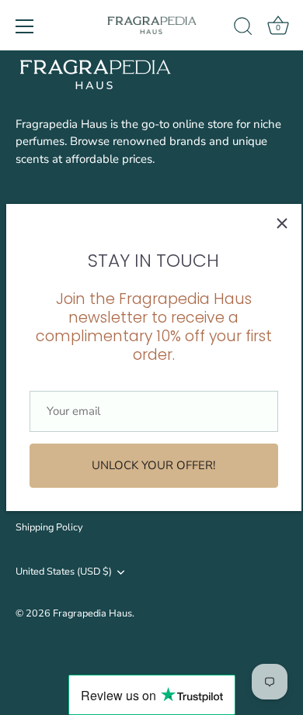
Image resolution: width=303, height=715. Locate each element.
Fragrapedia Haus (92, 613)
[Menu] (25, 26)
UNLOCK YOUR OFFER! (153, 465)
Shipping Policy (49, 527)
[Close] (282, 223)
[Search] (243, 29)
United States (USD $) (64, 572)
